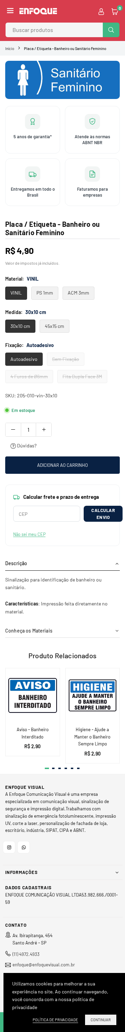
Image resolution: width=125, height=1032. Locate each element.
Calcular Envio (103, 513)
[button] (10, 11)
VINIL (16, 293)
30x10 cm (20, 326)
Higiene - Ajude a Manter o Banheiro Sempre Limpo (92, 737)
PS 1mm (44, 293)
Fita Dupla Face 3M (82, 376)
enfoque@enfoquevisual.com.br (43, 964)
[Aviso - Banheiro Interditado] (32, 695)
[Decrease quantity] (13, 429)
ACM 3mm (78, 293)
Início (9, 48)
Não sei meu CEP (29, 534)
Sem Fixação (65, 359)
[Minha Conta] (101, 11)
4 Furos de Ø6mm (29, 376)
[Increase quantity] (43, 429)
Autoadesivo (24, 359)
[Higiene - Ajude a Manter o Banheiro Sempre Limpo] (92, 695)
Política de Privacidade (55, 1019)
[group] (62, 80)
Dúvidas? (26, 445)
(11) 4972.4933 (26, 954)
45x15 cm (54, 326)
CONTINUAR (101, 1019)
